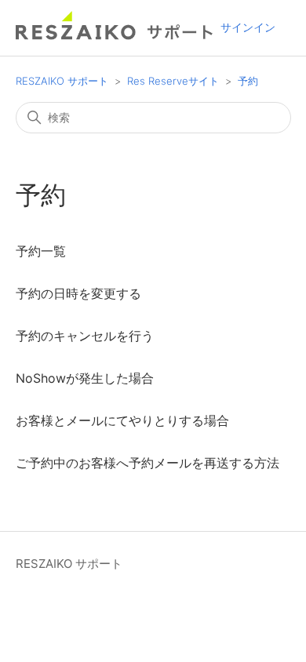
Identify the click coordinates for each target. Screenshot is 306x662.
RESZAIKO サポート (62, 81)
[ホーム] (115, 35)
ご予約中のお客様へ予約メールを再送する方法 (147, 463)
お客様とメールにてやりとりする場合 (122, 420)
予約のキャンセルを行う (85, 336)
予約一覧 (41, 251)
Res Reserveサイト (173, 81)
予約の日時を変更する (78, 293)
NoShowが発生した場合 (85, 378)
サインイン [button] (247, 27)
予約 (248, 81)
